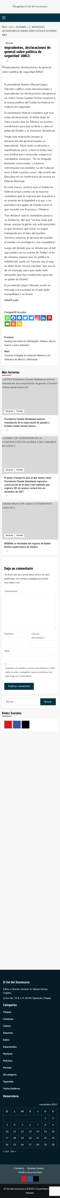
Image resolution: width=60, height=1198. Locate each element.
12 (22, 1131)
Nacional (9, 43)
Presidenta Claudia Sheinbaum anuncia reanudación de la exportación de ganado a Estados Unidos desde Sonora (27, 423)
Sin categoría (10, 1075)
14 (37, 1131)
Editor (6, 1040)
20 (30, 1138)
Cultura (7, 1026)
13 (30, 1131)
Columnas (8, 1019)
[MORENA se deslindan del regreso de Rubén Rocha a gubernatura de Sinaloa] (30, 520)
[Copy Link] (19, 324)
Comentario (11, 591)
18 (14, 1138)
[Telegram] (31, 318)
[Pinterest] (49, 318)
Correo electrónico (39, 636)
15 (45, 1131)
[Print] (13, 324)
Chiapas (7, 1012)
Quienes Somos (35, 1168)
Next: (27, 355)
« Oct (6, 1151)
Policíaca (7, 1061)
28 (37, 1144)
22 (45, 1138)
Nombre (9, 634)
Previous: (30, 341)
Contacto (19, 1168)
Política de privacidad (30, 1172)
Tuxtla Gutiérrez (11, 1088)
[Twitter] (25, 318)
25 (14, 1144)
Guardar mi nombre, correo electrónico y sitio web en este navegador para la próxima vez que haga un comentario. (30, 672)
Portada (19, 411)
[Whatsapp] (7, 318)
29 (45, 1144)
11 (14, 1131)
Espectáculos (10, 1047)
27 (30, 1144)
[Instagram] (37, 318)
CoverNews (42, 1189)
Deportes (8, 1033)
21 (37, 1138)
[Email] (7, 324)
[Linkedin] (43, 318)
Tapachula (8, 1082)
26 (22, 1144)
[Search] (56, 17)
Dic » (13, 1151)
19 (22, 1138)
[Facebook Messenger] (19, 318)
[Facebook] (13, 318)
